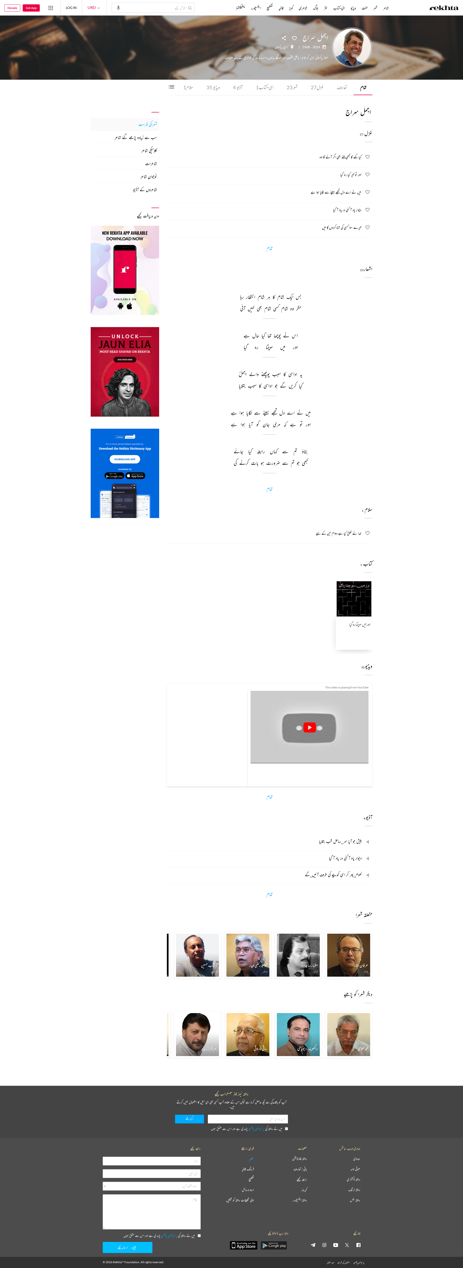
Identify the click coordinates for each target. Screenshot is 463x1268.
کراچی (285, 47)
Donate (12, 8)
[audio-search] (118, 7)
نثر (325, 8)
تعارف (342, 87)
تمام (363, 87)
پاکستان (278, 47)
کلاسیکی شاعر (149, 150)
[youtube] (336, 1245)
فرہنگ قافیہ (248, 1169)
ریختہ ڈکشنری (353, 1179)
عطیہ (251, 1159)
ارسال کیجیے (123, 1247)
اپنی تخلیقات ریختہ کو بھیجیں (240, 1200)
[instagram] (324, 1245)
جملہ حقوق (330, 1262)
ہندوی (356, 1159)
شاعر (386, 8)
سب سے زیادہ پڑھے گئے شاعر (136, 137)
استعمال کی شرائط (344, 1262)
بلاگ (315, 8)
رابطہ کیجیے (302, 1179)
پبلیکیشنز (240, 8)
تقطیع (270, 8)
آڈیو (238, 87)
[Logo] (444, 8)
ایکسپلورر (256, 8)
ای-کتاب (264, 87)
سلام (188, 87)
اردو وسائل (248, 1190)
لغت (365, 8)
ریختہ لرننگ (354, 1190)
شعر (292, 87)
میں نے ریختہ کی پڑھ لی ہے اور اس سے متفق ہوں (246, 1128)
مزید (227, 8)
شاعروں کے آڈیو (145, 189)
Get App (31, 8)
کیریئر (304, 1190)
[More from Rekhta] (50, 7)
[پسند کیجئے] (294, 38)
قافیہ (281, 8)
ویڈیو (213, 87)
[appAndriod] (273, 1245)
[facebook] (358, 1245)
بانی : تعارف (300, 1169)
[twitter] (347, 1245)
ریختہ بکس (355, 1200)
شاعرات (151, 163)
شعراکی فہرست (147, 124)
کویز (291, 8)
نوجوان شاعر (148, 176)
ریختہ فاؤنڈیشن (299, 1159)
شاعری (303, 8)
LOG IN (71, 8)
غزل (317, 87)
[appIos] (243, 1245)
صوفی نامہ (355, 1169)
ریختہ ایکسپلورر (300, 1200)
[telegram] (313, 1245)
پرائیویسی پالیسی (256, 1128)
